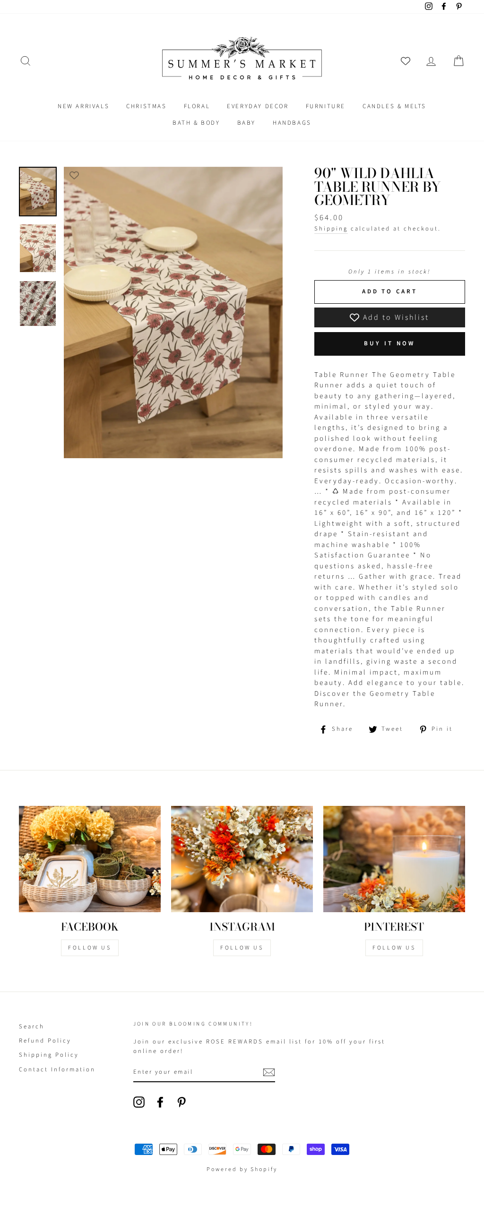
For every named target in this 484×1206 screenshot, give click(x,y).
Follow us (241, 948)
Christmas (146, 106)
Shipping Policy (49, 1055)
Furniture (326, 106)
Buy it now (389, 343)
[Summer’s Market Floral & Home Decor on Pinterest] (181, 1102)
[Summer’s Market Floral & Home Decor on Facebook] (160, 1102)
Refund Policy (45, 1040)
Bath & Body (196, 123)
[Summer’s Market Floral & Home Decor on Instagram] (139, 1102)
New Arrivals (83, 106)
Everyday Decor (257, 106)
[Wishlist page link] (405, 61)
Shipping (331, 228)
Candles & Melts (394, 106)
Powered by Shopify (242, 1169)
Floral (197, 106)
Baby (246, 123)
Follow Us (89, 948)
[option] (173, 312)
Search (31, 1026)
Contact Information (57, 1069)
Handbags (292, 123)
